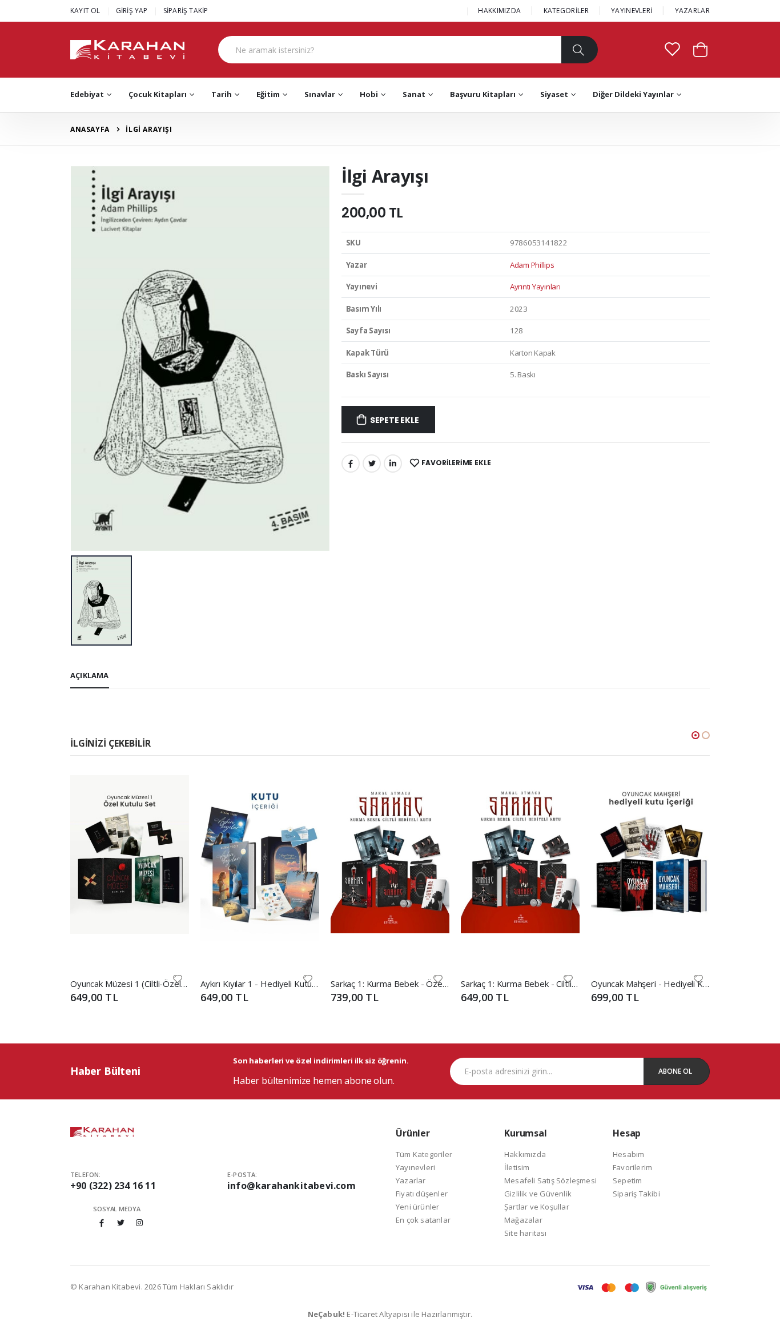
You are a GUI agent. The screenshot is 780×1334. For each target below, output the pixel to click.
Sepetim (627, 1180)
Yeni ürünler (417, 1207)
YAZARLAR (692, 10)
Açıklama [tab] (89, 675)
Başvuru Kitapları (483, 94)
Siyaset (554, 94)
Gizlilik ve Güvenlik (538, 1193)
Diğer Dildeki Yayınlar (633, 94)
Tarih (221, 94)
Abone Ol (675, 1071)
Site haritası (525, 1233)
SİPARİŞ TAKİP (185, 10)
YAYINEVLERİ (631, 10)
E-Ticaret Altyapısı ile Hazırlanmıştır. (390, 1314)
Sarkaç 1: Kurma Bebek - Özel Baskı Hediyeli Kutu (390, 983)
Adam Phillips (532, 265)
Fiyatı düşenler (422, 1193)
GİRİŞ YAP (132, 10)
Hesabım (628, 1154)
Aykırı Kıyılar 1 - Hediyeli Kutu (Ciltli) (259, 983)
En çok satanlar (423, 1220)
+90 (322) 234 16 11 (113, 1185)
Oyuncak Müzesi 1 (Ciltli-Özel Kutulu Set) (129, 983)
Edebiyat (87, 94)
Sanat (414, 94)
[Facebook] (350, 463)
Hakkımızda (525, 1154)
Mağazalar (523, 1220)
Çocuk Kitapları (157, 94)
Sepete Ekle (394, 420)
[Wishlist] (177, 978)
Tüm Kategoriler (424, 1154)
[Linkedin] (393, 463)
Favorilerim (632, 1167)
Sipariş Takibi (636, 1193)
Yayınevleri (415, 1167)
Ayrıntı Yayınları (535, 286)
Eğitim (268, 94)
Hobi (369, 94)
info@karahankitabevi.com (291, 1185)
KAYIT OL (85, 10)
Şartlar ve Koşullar (536, 1207)
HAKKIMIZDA (499, 10)
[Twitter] (372, 463)
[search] (579, 49)
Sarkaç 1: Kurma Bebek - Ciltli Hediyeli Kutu (520, 983)
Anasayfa (90, 129)
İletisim (517, 1167)
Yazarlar (411, 1180)
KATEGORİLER (566, 10)
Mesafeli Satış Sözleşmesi (550, 1180)
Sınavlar (319, 94)
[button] (700, 48)
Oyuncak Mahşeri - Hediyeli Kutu (650, 983)
